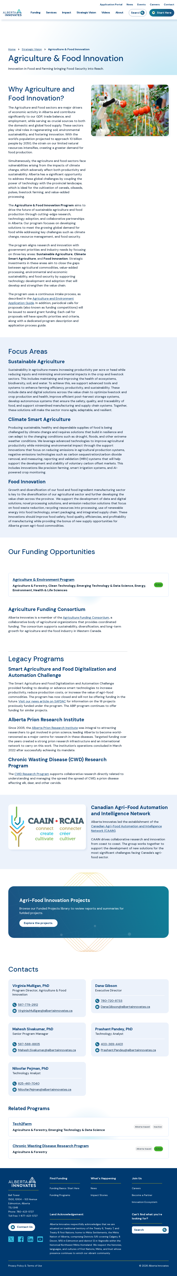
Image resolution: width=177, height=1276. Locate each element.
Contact (169, 4)
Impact (66, 12)
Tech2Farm (22, 1123)
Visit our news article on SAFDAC (42, 701)
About (119, 12)
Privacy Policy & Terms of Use (25, 1265)
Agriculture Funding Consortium (86, 617)
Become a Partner (142, 1195)
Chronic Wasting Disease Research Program (51, 1146)
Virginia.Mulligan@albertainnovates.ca (45, 1011)
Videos (105, 12)
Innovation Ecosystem (144, 1202)
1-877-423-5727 (28, 1215)
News (130, 4)
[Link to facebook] (21, 1239)
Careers (155, 4)
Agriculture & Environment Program (43, 579)
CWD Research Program (32, 774)
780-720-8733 (111, 1001)
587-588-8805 (29, 1044)
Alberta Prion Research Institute (55, 728)
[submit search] (142, 13)
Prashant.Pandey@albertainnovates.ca (128, 1050)
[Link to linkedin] (30, 1239)
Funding (35, 12)
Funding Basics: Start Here (64, 1188)
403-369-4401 (112, 1044)
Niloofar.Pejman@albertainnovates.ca (44, 1089)
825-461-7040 (28, 1083)
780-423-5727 (25, 1211)
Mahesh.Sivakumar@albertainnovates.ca (47, 1050)
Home (12, 49)
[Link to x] (11, 1239)
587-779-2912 (28, 1005)
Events (141, 4)
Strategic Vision (86, 12)
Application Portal (111, 4)
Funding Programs (60, 1195)
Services (51, 12)
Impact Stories (99, 1195)
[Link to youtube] (40, 1239)
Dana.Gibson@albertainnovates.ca (125, 1007)
